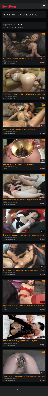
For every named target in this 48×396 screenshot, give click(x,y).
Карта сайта (28, 390)
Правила (20, 390)
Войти (44, 2)
